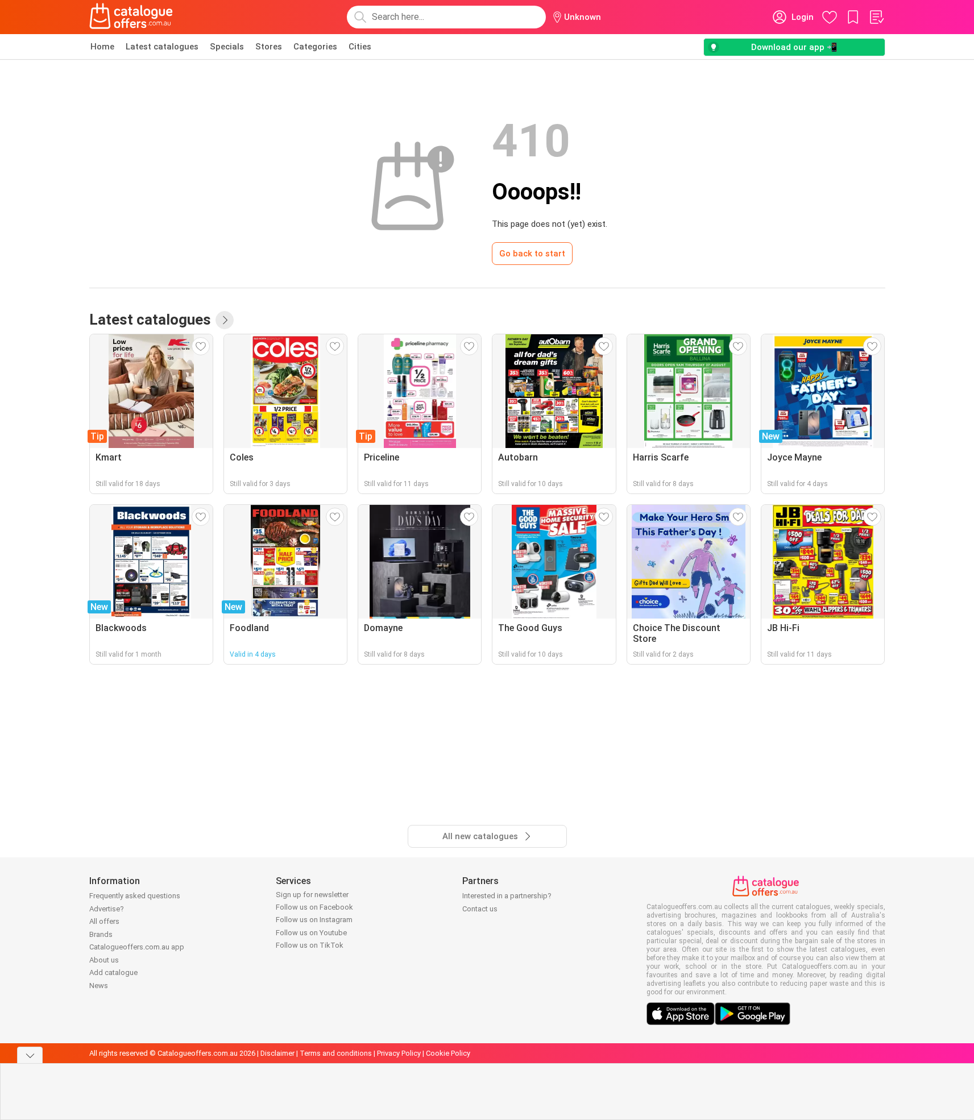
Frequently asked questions (134, 895)
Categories (315, 47)
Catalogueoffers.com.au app (136, 947)
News (98, 985)
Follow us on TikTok (309, 945)
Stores (268, 47)
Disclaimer (277, 1053)
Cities (360, 47)
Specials (227, 47)
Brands (101, 934)
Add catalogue (113, 972)
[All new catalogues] (224, 320)
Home (102, 47)
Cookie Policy (448, 1053)
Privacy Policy (399, 1053)
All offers (104, 921)
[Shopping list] (876, 17)
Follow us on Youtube (311, 932)
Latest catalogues (162, 47)
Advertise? (106, 909)
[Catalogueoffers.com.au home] (131, 17)
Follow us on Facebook (314, 907)
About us (104, 960)
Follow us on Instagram (314, 919)
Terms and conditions (336, 1053)
